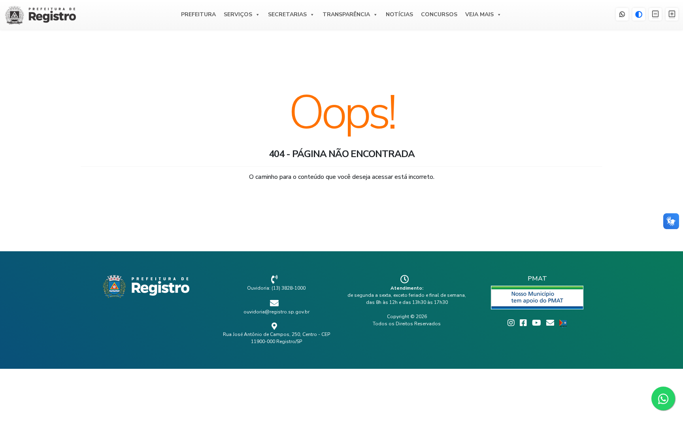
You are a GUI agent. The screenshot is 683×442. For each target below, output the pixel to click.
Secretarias (287, 14)
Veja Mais (479, 14)
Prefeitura (198, 14)
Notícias (399, 14)
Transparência (346, 14)
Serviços (238, 14)
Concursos (439, 14)
